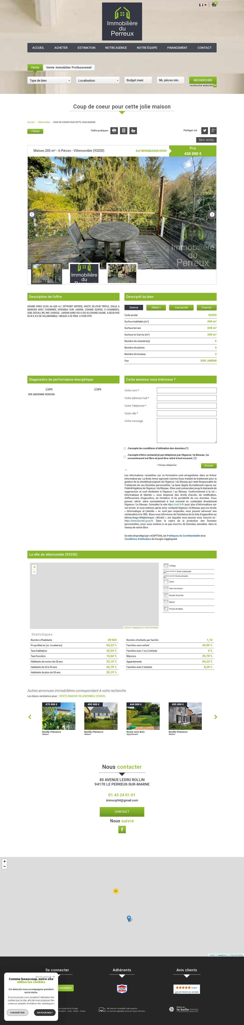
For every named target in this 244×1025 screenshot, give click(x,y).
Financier (207, 307)
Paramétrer (17, 1012)
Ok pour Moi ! (45, 1012)
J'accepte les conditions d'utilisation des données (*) (157, 448)
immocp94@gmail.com (122, 800)
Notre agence (116, 47)
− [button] (34, 572)
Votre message (133, 421)
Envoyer (208, 465)
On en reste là (43, 976)
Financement (177, 47)
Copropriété (181, 307)
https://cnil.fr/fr (176, 504)
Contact (205, 47)
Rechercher (203, 80)
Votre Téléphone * (135, 405)
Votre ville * (131, 413)
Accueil (38, 47)
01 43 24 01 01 (122, 795)
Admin (75, 1011)
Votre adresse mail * (136, 398)
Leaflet (126, 627)
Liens (70, 1011)
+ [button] (34, 567)
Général (133, 307)
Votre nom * (131, 390)
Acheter (61, 47)
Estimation (86, 47)
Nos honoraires (59, 1011)
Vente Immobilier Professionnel (69, 67)
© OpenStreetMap (150, 627)
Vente (35, 67)
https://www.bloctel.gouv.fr (138, 520)
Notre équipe (147, 47)
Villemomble (44, 122)
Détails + (156, 307)
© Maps (136, 627)
